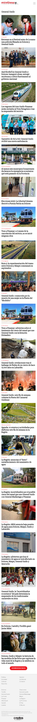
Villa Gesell (4, 700)
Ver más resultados (18, 668)
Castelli (3, 703)
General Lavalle (23, 692)
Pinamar (3, 698)
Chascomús (22, 690)
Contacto (22, 681)
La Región (22, 698)
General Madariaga (24, 694)
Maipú (21, 696)
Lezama (3, 705)
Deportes (4, 683)
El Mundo (22, 705)
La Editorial (22, 679)
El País (21, 703)
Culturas (3, 681)
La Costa (4, 696)
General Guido (5, 694)
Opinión (21, 677)
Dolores (3, 690)
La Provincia (23, 700)
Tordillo (3, 692)
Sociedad (4, 679)
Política (3, 677)
